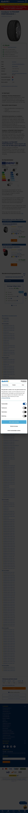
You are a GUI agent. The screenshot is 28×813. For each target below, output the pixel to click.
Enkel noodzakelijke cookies (14, 430)
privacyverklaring (5, 398)
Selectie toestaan (14, 426)
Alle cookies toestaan (14, 422)
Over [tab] (23, 385)
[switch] (25, 408)
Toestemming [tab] (5, 385)
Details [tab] (14, 385)
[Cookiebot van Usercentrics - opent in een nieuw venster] (21, 381)
